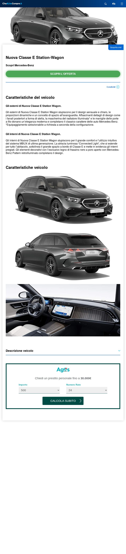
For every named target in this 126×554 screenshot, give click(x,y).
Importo (23, 384)
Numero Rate (73, 384)
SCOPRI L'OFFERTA (63, 73)
